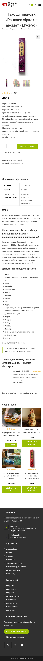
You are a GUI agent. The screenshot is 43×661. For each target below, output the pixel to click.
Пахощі (23, 29)
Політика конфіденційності (16, 567)
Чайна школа (11, 600)
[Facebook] (7, 645)
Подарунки (14, 29)
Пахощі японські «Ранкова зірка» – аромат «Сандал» (32, 475)
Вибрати (11, 445)
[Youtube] (22, 645)
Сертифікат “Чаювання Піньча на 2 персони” (11, 434)
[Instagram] (15, 645)
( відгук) (14, 93)
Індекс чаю (10, 610)
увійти (33, 393)
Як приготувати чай (13, 596)
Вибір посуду (11, 589)
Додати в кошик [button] (32, 443)
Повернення (10, 560)
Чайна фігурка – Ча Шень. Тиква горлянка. (32, 431)
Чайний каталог (12, 607)
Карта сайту (10, 574)
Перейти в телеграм (15, 631)
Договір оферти (11, 549)
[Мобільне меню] (39, 4)
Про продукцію (11, 603)
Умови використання (14, 563)
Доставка (9, 556)
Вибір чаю (10, 586)
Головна (5, 29)
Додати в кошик (27, 146)
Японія (24, 190)
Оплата (9, 553)
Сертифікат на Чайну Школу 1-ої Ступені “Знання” (11, 475)
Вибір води (10, 593)
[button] (38, 37)
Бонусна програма (13, 570)
